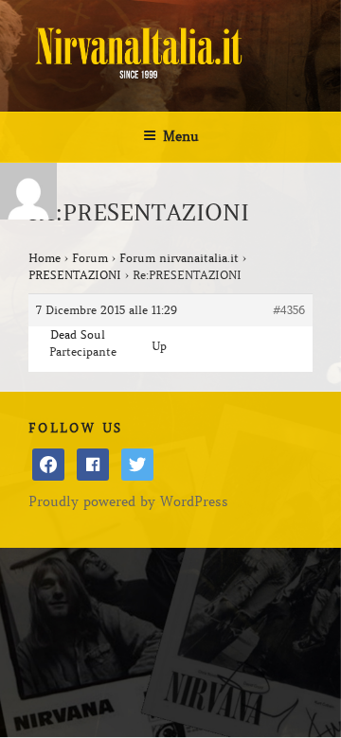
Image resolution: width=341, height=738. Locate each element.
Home (44, 258)
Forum (90, 258)
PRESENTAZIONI (74, 275)
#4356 (289, 310)
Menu (181, 136)
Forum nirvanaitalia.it (179, 258)
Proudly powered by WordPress (128, 501)
